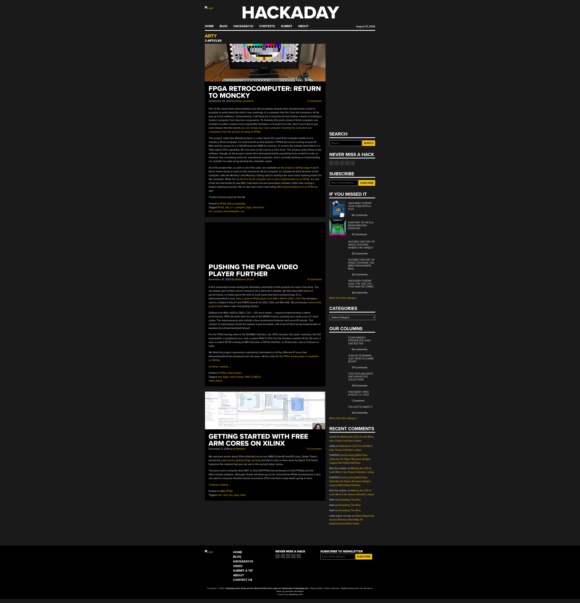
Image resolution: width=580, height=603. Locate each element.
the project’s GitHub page (295, 167)
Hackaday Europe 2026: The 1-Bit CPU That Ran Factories (361, 283)
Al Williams (239, 448)
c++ (232, 207)
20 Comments (359, 274)
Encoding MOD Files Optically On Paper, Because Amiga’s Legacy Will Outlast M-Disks (350, 459)
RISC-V (249, 376)
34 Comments (359, 385)
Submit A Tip (243, 571)
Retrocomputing (236, 203)
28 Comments (359, 292)
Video (238, 566)
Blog (223, 26)
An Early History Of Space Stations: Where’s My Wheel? (361, 244)
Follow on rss (347, 163)
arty (227, 207)
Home (209, 26)
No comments (359, 215)
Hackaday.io (243, 26)
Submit (286, 26)
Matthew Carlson (244, 279)
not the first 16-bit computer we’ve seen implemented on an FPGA (272, 179)
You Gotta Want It (360, 406)
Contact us (352, 163)
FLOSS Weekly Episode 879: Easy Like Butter (359, 340)
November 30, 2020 (220, 279)
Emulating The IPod (350, 499)
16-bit (221, 207)
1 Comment (357, 400)
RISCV (257, 376)
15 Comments (359, 234)
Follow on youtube (342, 163)
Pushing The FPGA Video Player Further (253, 270)
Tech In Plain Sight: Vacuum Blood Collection (361, 376)
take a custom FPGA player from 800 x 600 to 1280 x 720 (268, 298)
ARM (222, 491)
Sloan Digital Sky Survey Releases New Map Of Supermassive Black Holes (351, 519)
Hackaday (290, 13)
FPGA (223, 203)
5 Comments (314, 101)
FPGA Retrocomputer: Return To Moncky (265, 92)
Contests (267, 26)
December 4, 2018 (219, 448)
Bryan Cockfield (244, 101)
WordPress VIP (295, 594)
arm (220, 495)
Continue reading (220, 366)
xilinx (243, 495)
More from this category (342, 298)
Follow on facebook (331, 163)
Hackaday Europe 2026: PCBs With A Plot (360, 206)
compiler (240, 207)
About (303, 26)
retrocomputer (231, 211)
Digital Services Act (350, 588)
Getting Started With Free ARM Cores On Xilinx (258, 440)
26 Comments (359, 253)
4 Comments (314, 279)
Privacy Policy (316, 588)
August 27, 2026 (365, 26)
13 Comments (314, 448)
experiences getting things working (241, 460)
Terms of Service (331, 588)
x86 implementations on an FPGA (295, 186)
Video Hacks (234, 373)
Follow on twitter (337, 163)
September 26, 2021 (220, 101)
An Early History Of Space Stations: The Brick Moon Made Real (361, 264)
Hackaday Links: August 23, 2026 (358, 393)
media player (236, 376)
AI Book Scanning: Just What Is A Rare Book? (361, 358)
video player (216, 380)
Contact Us (242, 580)
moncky (217, 211)
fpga (248, 207)
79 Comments (359, 367)
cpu (231, 495)
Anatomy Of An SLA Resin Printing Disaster (361, 225)
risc (243, 211)
